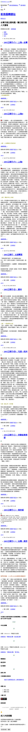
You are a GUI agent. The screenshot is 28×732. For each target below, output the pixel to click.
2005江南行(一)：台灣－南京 (15, 541)
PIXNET (7, 707)
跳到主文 (3, 18)
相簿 (5, 32)
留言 (15, 101)
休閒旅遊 (13, 29)
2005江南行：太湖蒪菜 (13, 255)
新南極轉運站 (8, 14)
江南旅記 (12, 104)
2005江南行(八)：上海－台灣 (15, 42)
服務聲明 (17, 709)
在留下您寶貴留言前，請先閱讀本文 (14, 679)
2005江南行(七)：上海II (13, 114)
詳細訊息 (3, 636)
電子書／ (17, 652)
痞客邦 (12, 101)
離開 (9, 729)
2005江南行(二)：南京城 (14, 510)
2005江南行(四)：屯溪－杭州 (15, 352)
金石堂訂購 (17, 636)
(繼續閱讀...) (4, 98)
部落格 (5, 34)
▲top (2, 107)
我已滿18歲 (3, 729)
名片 (5, 36)
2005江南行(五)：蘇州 (13, 289)
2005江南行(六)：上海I (13, 162)
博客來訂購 (10, 636)
